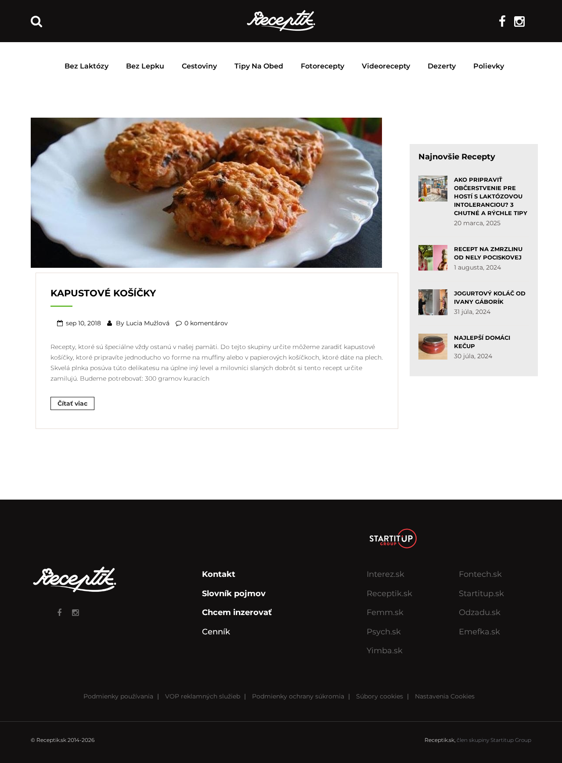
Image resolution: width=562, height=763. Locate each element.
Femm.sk (385, 612)
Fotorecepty (322, 66)
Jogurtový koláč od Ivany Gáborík (490, 297)
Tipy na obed (258, 66)
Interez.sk (385, 574)
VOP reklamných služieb (202, 696)
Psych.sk (384, 632)
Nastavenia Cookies (445, 696)
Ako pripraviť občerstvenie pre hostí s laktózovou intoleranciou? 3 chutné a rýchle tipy (490, 196)
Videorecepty (386, 66)
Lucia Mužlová (147, 323)
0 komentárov (206, 323)
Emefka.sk (479, 632)
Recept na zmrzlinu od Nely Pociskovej (488, 253)
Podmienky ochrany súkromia (298, 696)
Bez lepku (145, 66)
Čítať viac (72, 403)
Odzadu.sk (480, 612)
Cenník (216, 632)
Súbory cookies (379, 696)
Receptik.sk (389, 593)
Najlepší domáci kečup (482, 341)
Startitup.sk (481, 593)
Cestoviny (199, 66)
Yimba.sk (385, 650)
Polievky (488, 66)
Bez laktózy (86, 66)
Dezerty (442, 66)
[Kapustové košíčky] (206, 191)
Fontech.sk (480, 574)
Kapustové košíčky (103, 293)
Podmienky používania (118, 696)
